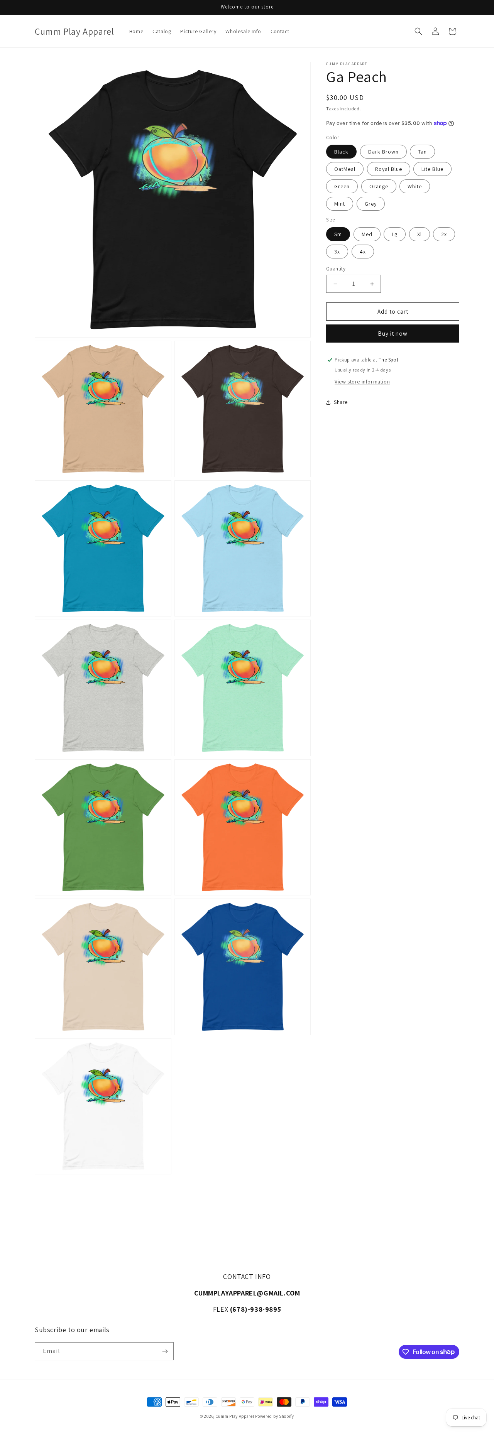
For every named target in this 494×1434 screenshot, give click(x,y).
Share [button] (341, 402)
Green (342, 186)
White (415, 186)
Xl (419, 234)
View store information (362, 381)
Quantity (335, 268)
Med (367, 234)
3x (337, 251)
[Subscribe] (164, 1351)
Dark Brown (383, 151)
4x (363, 251)
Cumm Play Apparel (235, 1416)
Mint (339, 203)
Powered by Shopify (274, 1416)
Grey (371, 203)
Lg (395, 234)
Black (341, 151)
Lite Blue (432, 169)
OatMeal (344, 169)
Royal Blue (388, 169)
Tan (422, 151)
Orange (378, 186)
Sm (338, 234)
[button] (418, 31)
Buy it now (393, 333)
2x (444, 234)
